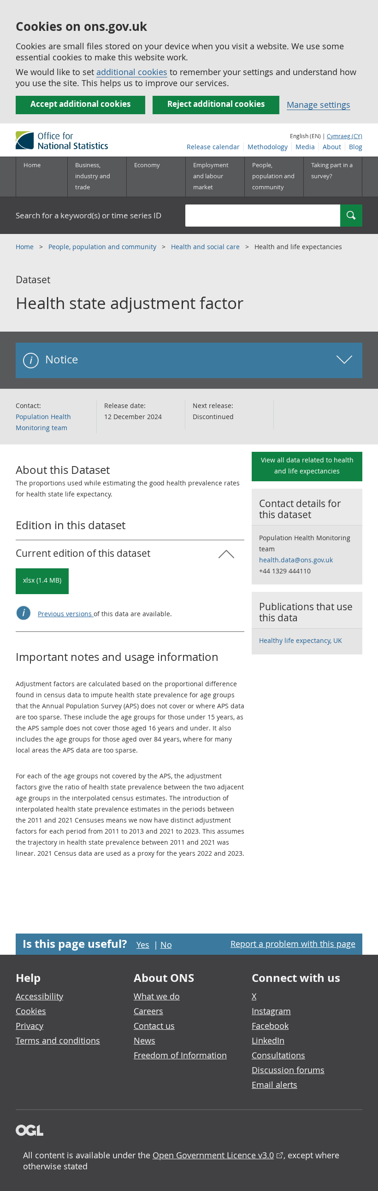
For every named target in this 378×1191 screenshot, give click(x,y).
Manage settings (318, 104)
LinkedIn (268, 1040)
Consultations (278, 1055)
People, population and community (103, 246)
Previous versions (66, 613)
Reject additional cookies (216, 104)
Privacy (29, 1025)
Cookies (31, 1010)
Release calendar (213, 146)
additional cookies (131, 71)
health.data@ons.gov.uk (296, 559)
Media (305, 146)
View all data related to (307, 465)
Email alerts (274, 1084)
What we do (157, 996)
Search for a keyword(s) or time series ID (88, 215)
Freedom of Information (180, 1055)
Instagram (271, 1010)
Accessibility (39, 996)
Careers (148, 1010)
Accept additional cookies (80, 104)
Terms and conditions (58, 1040)
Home (32, 165)
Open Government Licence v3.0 (213, 1155)
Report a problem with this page (292, 943)
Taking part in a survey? (332, 170)
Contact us (154, 1025)
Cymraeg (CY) (344, 136)
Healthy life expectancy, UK (300, 640)
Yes (142, 944)
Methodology (268, 146)
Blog (355, 146)
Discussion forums (288, 1069)
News (144, 1040)
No (166, 944)
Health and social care (206, 246)
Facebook (270, 1025)
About (332, 146)
